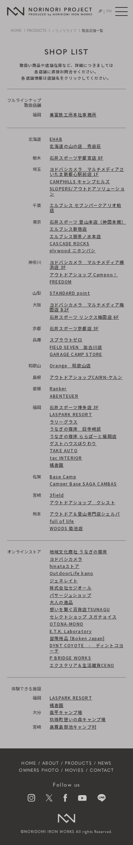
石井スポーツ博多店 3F (74, 407)
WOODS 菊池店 (66, 528)
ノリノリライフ (64, 31)
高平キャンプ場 (66, 712)
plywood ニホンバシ (73, 250)
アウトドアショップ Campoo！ (84, 274)
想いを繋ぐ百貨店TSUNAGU (80, 609)
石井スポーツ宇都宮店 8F (77, 158)
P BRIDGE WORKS (70, 658)
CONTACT (102, 771)
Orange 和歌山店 (70, 365)
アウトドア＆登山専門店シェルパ (85, 514)
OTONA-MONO (66, 624)
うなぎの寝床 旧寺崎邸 (75, 429)
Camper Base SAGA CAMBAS (83, 484)
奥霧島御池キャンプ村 (73, 727)
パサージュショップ (71, 595)
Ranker (58, 388)
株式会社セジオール (71, 588)
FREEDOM (61, 281)
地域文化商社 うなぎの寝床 (78, 551)
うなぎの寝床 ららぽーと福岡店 (83, 436)
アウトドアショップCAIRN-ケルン (86, 377)
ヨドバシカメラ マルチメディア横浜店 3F (87, 264)
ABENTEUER (64, 396)
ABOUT (50, 763)
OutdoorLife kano (71, 573)
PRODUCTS (36, 31)
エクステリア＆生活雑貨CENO (82, 665)
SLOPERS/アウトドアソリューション (87, 190)
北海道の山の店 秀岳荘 (75, 146)
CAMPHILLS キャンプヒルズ (80, 181)
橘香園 (57, 465)
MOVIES (74, 771)
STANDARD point (70, 293)
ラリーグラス (64, 422)
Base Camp (63, 476)
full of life (62, 521)
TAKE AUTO (64, 450)
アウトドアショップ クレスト (82, 502)
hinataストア (64, 566)
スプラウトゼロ (66, 340)
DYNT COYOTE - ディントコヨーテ (86, 647)
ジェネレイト (64, 580)
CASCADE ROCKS (70, 243)
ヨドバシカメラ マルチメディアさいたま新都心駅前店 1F (87, 171)
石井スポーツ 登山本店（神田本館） (88, 222)
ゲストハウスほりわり (73, 443)
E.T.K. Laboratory (71, 631)
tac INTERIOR (66, 458)
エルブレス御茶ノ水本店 (75, 236)
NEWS (105, 763)
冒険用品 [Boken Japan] (77, 638)
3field (57, 495)
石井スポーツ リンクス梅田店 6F (84, 317)
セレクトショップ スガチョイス (83, 617)
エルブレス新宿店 (68, 229)
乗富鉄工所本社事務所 (73, 114)
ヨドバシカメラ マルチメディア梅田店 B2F (87, 306)
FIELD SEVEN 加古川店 (76, 347)
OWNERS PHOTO (39, 771)
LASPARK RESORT (71, 414)
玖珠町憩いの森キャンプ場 (78, 719)
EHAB (56, 139)
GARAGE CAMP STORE (76, 354)
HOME (16, 31)
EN (109, 11)
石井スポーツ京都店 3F (74, 328)
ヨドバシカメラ (66, 559)
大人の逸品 (61, 602)
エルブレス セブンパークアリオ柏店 (85, 207)
